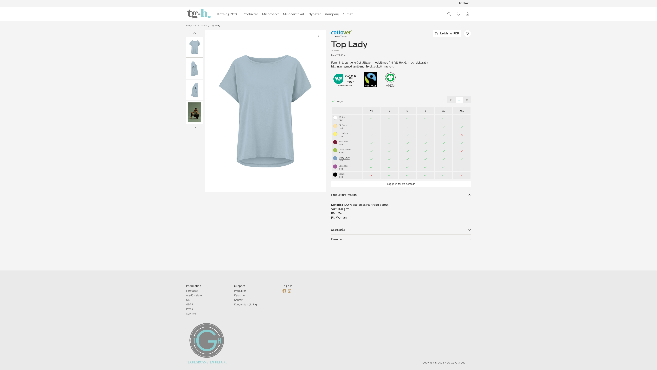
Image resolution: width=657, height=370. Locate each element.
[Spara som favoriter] (458, 14)
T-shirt (203, 25)
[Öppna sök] (449, 14)
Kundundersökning (245, 304)
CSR (188, 299)
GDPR (189, 304)
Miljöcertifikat (293, 14)
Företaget (192, 290)
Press (189, 309)
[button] (265, 111)
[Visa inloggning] (467, 14)
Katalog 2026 (227, 14)
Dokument (337, 239)
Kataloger (240, 295)
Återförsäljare (194, 295)
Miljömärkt (270, 14)
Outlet (348, 14)
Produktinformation (344, 194)
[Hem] (199, 14)
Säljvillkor (191, 313)
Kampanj (332, 14)
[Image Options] (319, 36)
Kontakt (464, 3)
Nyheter (314, 14)
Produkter (250, 14)
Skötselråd (338, 229)
